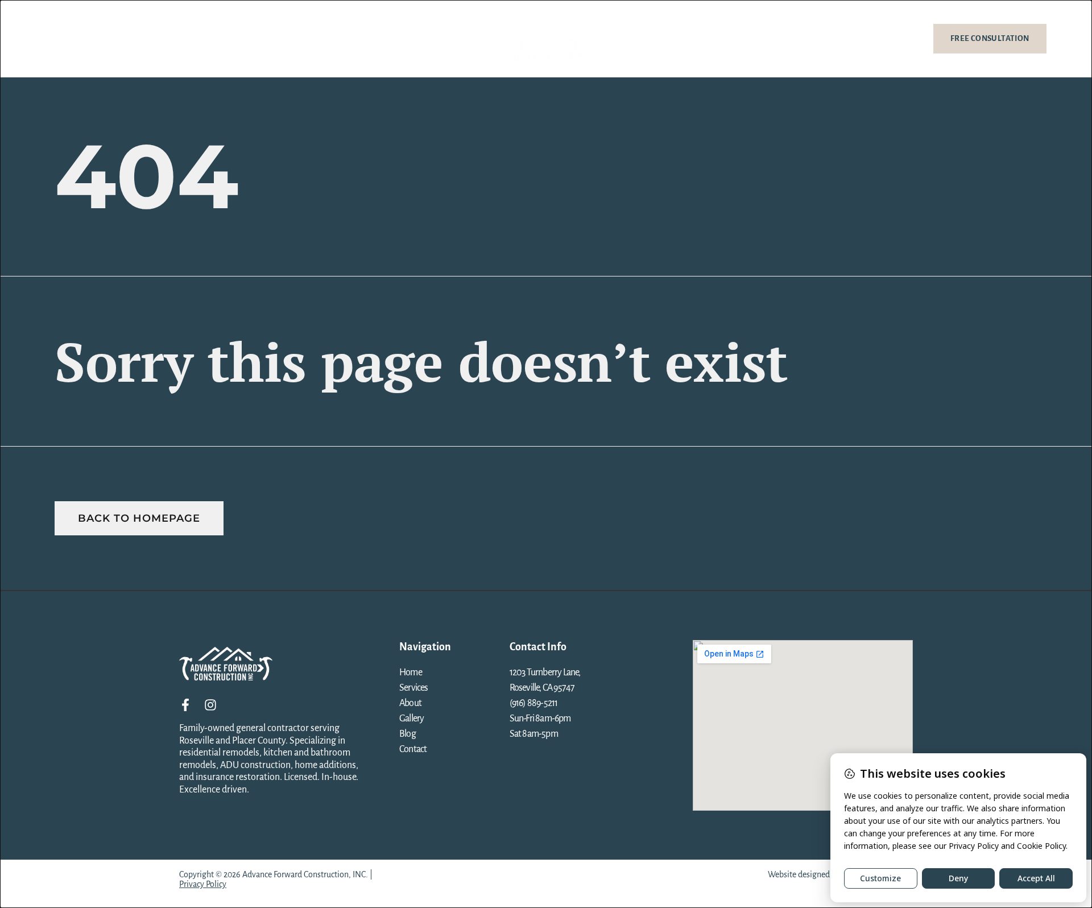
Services (96, 39)
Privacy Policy (202, 884)
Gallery (175, 39)
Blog (212, 39)
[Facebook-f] (185, 705)
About (136, 39)
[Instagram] (210, 705)
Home (56, 39)
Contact (249, 39)
